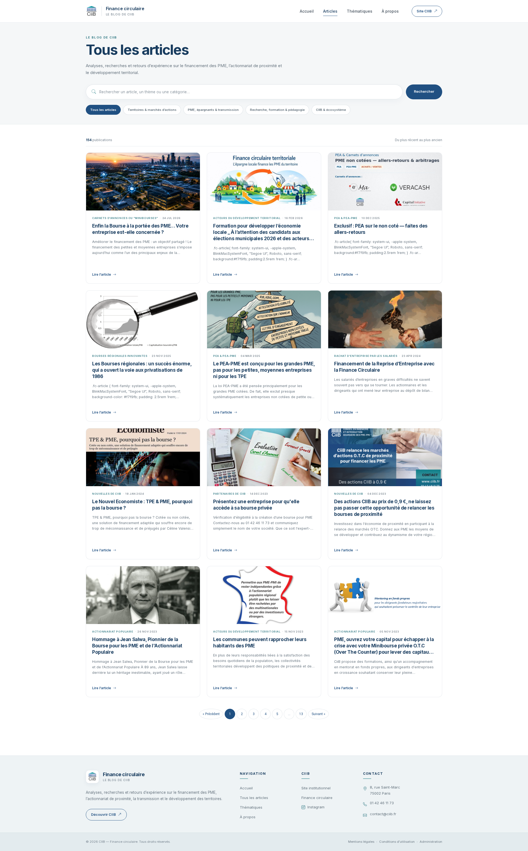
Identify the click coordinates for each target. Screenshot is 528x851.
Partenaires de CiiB (229, 493)
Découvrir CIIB (103, 814)
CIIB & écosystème (331, 110)
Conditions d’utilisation (397, 842)
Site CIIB (424, 11)
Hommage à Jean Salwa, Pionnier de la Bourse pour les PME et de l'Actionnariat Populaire (137, 646)
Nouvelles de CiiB (106, 493)
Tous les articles (103, 110)
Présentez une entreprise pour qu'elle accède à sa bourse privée (256, 505)
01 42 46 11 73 (382, 803)
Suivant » (318, 714)
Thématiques (359, 11)
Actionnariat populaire (112, 631)
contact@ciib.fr (383, 814)
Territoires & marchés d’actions (152, 110)
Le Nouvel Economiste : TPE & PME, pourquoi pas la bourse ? (142, 505)
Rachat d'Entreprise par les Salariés (366, 355)
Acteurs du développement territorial (246, 218)
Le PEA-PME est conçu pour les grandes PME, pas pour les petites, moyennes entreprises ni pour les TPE (264, 370)
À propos (390, 11)
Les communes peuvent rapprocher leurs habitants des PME (259, 642)
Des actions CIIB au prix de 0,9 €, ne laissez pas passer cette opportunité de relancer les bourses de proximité (384, 508)
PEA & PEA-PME (345, 218)
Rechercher (424, 91)
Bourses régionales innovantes (120, 355)
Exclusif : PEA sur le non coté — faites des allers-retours (381, 229)
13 (301, 714)
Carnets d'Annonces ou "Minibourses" (125, 218)
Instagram (315, 807)
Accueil (307, 11)
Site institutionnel (316, 788)
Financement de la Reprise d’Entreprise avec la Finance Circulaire (384, 367)
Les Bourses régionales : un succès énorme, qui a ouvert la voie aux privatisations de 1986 (141, 370)
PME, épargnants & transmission (213, 110)
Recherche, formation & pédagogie (277, 110)
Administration (431, 842)
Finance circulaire (316, 797)
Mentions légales (361, 842)
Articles (330, 11)
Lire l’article (101, 274)
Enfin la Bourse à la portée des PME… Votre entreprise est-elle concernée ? (140, 229)
